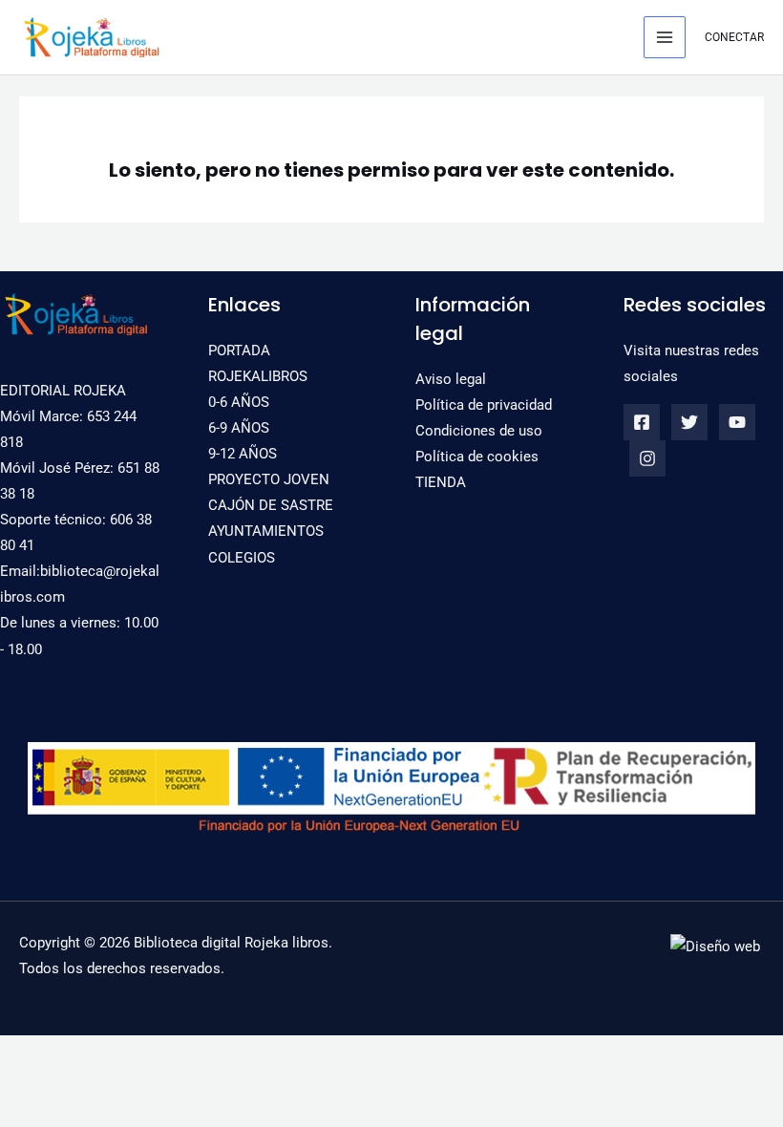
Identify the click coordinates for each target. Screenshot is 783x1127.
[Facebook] (642, 422)
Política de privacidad (483, 405)
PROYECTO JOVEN (268, 479)
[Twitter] (689, 422)
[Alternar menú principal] (665, 37)
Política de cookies (477, 456)
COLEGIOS (241, 557)
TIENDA (440, 482)
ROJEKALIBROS (257, 376)
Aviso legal (450, 379)
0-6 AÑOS (238, 402)
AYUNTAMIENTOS (266, 531)
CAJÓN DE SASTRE (270, 505)
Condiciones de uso (478, 430)
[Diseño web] (715, 945)
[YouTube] (737, 422)
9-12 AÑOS (242, 453)
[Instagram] (647, 458)
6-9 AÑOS (238, 427)
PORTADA (239, 350)
